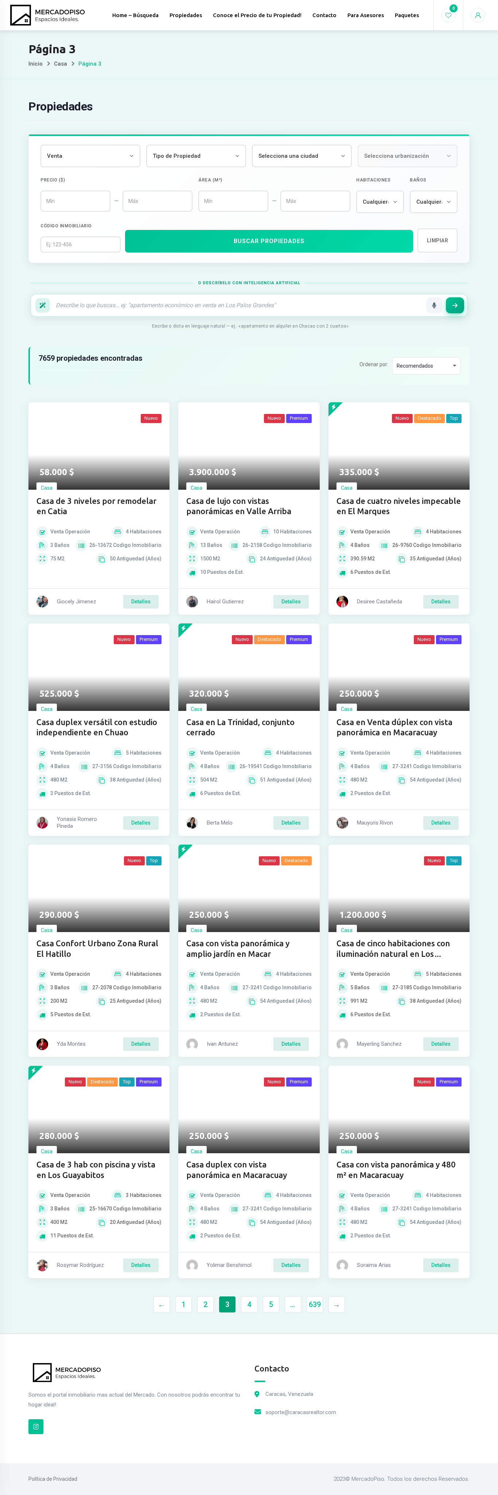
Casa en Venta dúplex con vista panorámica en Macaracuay (394, 727)
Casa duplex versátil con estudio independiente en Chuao (96, 727)
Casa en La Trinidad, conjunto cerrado (240, 727)
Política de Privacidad (52, 1479)
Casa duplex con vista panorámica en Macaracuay (236, 1169)
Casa (60, 63)
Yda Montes (71, 1044)
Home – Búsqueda (135, 15)
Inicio (35, 63)
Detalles (141, 601)
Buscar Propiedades (269, 241)
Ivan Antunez (222, 1044)
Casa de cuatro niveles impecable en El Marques (398, 506)
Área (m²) (210, 180)
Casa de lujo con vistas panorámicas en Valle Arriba (238, 506)
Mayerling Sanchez (379, 1044)
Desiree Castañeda (379, 601)
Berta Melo (220, 822)
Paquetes (407, 15)
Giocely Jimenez (76, 601)
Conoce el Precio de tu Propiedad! (257, 15)
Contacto (324, 15)
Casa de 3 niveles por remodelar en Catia (96, 506)
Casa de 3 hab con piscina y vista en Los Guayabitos (95, 1169)
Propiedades (186, 15)
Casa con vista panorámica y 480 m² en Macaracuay (396, 1169)
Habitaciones (373, 180)
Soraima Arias (374, 1265)
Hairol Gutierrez (225, 601)
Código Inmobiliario (66, 225)
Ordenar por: (373, 364)
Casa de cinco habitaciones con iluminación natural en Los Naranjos (393, 949)
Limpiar (437, 240)
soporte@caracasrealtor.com (300, 1412)
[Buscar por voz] (434, 305)
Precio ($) (52, 180)
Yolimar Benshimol (229, 1265)
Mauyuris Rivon (375, 822)
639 (315, 1304)
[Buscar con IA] (455, 305)
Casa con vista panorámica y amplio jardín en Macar (237, 948)
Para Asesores (365, 15)
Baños (418, 180)
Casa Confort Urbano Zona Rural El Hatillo (97, 948)
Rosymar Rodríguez (80, 1265)
